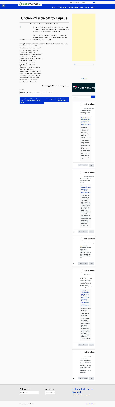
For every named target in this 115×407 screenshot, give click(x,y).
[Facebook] (3, 5)
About (93, 7)
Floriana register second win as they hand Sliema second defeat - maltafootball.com (86, 189)
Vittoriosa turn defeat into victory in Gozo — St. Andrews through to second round (30, 100)
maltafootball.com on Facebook (82, 390)
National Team (34, 24)
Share (92, 165)
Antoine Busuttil (54, 24)
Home (53, 7)
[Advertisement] (83, 37)
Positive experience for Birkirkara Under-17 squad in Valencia (57, 99)
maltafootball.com (74, 2)
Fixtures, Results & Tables (65, 7)
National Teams (78, 7)
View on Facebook (83, 165)
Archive (87, 7)
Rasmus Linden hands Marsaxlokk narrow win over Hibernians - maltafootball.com (85, 121)
